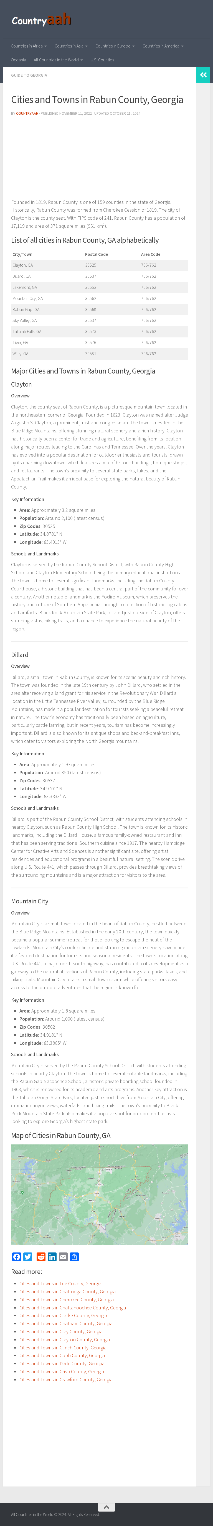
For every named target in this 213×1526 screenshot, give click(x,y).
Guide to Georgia (29, 75)
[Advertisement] (99, 159)
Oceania (18, 59)
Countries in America (161, 46)
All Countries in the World (56, 59)
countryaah (27, 113)
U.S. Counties (102, 59)
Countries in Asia (69, 46)
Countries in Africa (27, 46)
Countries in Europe (113, 46)
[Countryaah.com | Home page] (42, 19)
